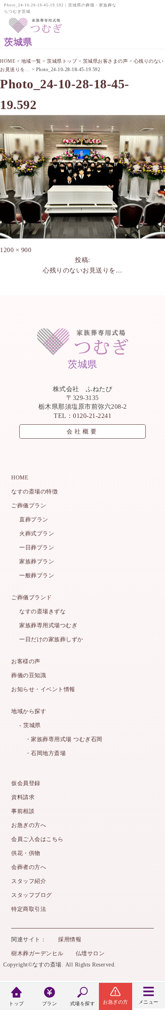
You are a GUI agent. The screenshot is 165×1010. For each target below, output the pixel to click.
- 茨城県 (30, 725)
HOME (19, 478)
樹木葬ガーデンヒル (37, 953)
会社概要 (82, 431)
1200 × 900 (15, 250)
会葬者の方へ (28, 867)
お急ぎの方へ (28, 825)
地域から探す (28, 711)
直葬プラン (33, 520)
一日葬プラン (36, 548)
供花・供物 (25, 853)
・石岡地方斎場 (42, 753)
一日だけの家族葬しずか (51, 639)
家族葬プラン (36, 562)
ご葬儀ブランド (31, 597)
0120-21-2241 (92, 415)
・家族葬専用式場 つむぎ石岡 (61, 739)
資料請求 (22, 797)
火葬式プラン (36, 534)
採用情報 (69, 939)
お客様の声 (25, 661)
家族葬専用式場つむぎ (48, 625)
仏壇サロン (90, 953)
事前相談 (22, 811)
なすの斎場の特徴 (34, 492)
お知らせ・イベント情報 (43, 689)
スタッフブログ (31, 895)
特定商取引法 (28, 909)
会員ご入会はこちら (37, 839)
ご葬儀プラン (28, 506)
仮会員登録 (25, 783)
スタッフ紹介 (28, 881)
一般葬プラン (36, 576)
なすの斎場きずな (42, 611)
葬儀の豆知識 (28, 675)
